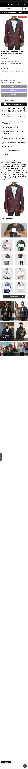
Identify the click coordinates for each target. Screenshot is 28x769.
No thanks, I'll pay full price (14, 766)
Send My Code (14, 762)
